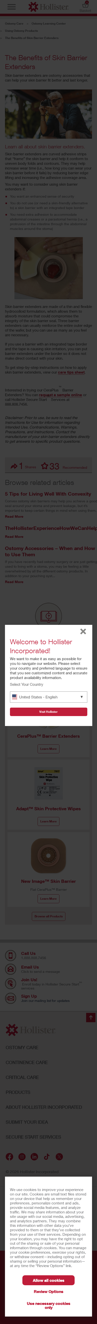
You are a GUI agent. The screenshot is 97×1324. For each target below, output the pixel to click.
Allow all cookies (48, 1280)
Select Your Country (26, 684)
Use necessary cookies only (48, 1305)
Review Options (48, 1291)
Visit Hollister (48, 712)
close (83, 631)
